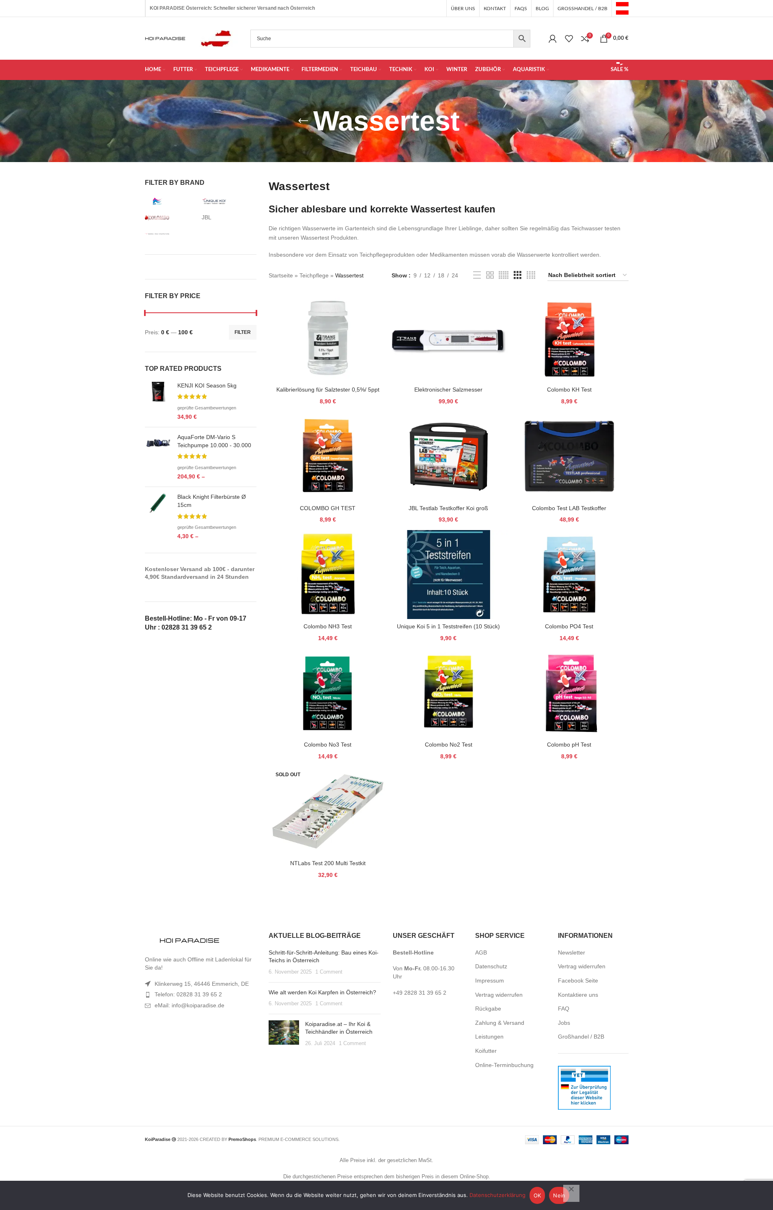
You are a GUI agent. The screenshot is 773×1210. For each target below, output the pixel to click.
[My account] (553, 38)
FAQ (563, 1008)
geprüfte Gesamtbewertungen (206, 407)
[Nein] (571, 1193)
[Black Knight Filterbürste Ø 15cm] (158, 516)
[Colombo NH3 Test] (328, 574)
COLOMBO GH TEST (327, 508)
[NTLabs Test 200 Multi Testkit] (328, 811)
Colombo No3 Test (327, 744)
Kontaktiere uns (578, 994)
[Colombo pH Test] (569, 693)
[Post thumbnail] (284, 1034)
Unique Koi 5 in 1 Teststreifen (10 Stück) (448, 626)
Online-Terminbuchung (504, 1065)
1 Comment (328, 972)
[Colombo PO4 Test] (569, 574)
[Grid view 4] (531, 275)
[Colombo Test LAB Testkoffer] (569, 456)
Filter (243, 332)
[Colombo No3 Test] (328, 693)
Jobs (564, 1023)
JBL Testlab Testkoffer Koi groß (448, 508)
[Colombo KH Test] (569, 337)
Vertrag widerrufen (499, 994)
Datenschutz (491, 966)
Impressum (489, 980)
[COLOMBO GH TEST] (328, 456)
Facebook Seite (578, 980)
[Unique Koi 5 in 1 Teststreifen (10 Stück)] (449, 574)
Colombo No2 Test (448, 744)
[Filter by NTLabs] (171, 201)
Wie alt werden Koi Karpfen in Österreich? (322, 992)
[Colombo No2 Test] (449, 693)
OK (537, 1195)
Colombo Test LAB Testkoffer (569, 508)
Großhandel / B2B (581, 1036)
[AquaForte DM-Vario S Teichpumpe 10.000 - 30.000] (158, 457)
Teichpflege (314, 275)
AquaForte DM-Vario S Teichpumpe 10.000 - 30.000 (214, 441)
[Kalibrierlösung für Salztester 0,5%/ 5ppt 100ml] (328, 337)
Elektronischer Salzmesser (448, 389)
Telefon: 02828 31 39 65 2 (188, 994)
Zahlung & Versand (499, 1023)
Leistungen (489, 1036)
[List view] (477, 275)
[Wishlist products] (569, 38)
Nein (559, 1195)
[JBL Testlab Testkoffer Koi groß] (449, 456)
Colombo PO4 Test (569, 626)
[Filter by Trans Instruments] (171, 234)
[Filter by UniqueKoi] (228, 201)
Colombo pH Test (569, 744)
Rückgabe (488, 1008)
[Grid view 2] (490, 275)
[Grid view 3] (517, 275)
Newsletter (571, 952)
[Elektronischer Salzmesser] (449, 337)
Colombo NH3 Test (328, 626)
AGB (481, 952)
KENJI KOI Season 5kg (207, 385)
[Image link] (189, 941)
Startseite (281, 275)
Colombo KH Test (569, 389)
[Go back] (303, 121)
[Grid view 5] (503, 275)
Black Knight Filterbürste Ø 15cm (211, 501)
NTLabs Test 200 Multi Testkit (328, 863)
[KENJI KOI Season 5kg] (158, 401)
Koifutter (486, 1051)
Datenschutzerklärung (497, 1195)
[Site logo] (622, 7)
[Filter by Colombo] (171, 218)
